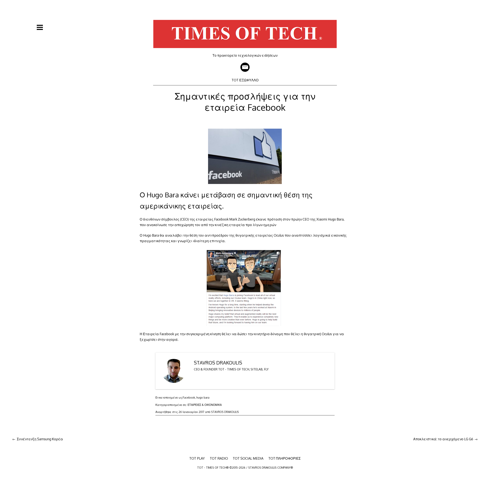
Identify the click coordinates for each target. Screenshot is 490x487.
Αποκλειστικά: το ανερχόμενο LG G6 (443, 439)
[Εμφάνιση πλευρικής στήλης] (40, 27)
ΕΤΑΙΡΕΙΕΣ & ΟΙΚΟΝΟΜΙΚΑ (205, 404)
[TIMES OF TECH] (245, 50)
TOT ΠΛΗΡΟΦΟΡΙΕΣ (284, 458)
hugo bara (202, 397)
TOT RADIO (219, 458)
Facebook (189, 397)
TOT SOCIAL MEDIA (248, 458)
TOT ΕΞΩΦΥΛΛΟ (245, 80)
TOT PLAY (197, 458)
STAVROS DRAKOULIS (218, 363)
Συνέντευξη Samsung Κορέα (40, 439)
